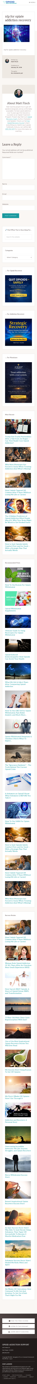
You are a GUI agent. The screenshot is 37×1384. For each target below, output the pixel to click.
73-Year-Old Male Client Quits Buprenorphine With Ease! (17, 1019)
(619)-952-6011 (10, 129)
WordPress (5, 1358)
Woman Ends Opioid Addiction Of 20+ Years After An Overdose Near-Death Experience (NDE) (18, 965)
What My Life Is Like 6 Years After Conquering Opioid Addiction (16, 684)
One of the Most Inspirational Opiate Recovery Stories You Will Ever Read (17, 1043)
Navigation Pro (17, 1357)
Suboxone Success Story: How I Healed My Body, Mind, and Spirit (18, 1263)
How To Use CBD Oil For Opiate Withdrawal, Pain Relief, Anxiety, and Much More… (18, 713)
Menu (33, 2)
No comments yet (17, 73)
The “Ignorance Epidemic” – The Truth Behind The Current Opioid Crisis (18, 767)
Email (4, 194)
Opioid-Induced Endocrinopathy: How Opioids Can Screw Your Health (17, 657)
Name (4, 184)
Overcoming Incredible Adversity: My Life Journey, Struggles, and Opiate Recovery (18, 1149)
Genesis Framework (28, 1357)
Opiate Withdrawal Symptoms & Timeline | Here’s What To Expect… (18, 739)
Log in (10, 1358)
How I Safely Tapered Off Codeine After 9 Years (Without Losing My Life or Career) (18, 492)
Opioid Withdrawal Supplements (13, 610)
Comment (6, 157)
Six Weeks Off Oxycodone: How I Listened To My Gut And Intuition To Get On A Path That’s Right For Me (18, 1292)
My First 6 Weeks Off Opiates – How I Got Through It (17, 1097)
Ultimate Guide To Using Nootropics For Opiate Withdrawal (15, 633)
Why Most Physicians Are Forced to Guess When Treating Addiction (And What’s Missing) (18, 467)
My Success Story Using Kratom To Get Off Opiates (18, 1071)
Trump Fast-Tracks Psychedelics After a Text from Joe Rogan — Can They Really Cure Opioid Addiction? (18, 440)
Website (5, 204)
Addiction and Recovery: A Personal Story (16, 1121)
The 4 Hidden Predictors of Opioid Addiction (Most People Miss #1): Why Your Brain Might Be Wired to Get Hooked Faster (18, 519)
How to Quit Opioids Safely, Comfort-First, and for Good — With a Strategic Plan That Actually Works (17, 547)
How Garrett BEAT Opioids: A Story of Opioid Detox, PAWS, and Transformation (17, 991)
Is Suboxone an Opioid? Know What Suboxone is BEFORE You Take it (18, 796)
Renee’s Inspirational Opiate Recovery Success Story (16, 1202)
